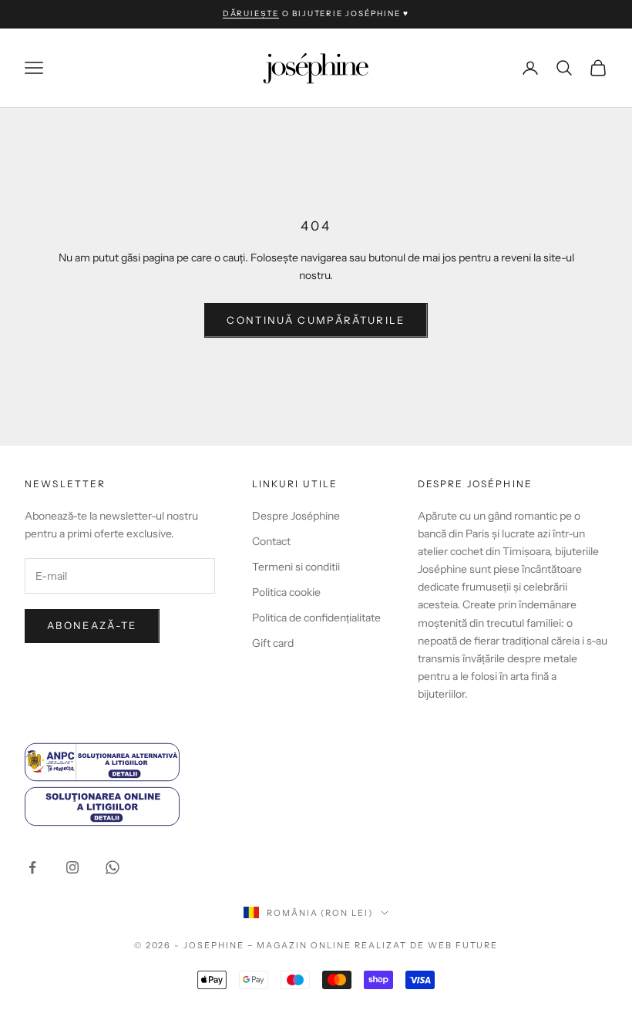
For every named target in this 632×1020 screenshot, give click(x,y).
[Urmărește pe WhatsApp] (112, 867)
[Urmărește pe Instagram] (72, 867)
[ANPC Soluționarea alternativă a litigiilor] (173, 762)
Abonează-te (92, 625)
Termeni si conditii (296, 567)
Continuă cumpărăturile (316, 320)
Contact (271, 541)
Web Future (463, 945)
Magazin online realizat (332, 945)
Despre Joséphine (296, 516)
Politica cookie (286, 592)
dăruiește (251, 13)
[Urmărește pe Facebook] (32, 867)
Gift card (273, 643)
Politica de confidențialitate (316, 617)
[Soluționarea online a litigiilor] (173, 806)
